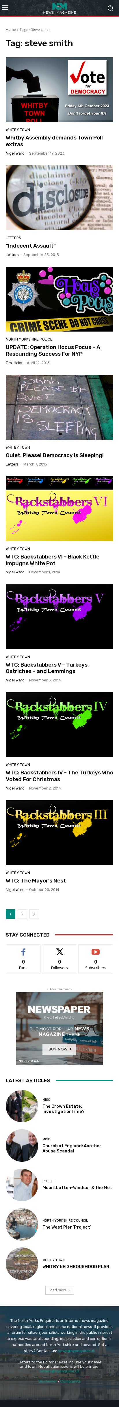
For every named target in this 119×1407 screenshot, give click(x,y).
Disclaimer (47, 1381)
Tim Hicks (14, 363)
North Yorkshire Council (65, 1220)
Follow (59, 949)
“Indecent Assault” (31, 245)
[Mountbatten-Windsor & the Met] (22, 1185)
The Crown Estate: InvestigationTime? (63, 1109)
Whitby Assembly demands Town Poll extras (54, 141)
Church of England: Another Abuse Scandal (71, 1148)
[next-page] (34, 914)
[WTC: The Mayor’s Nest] (59, 832)
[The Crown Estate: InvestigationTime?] (22, 1106)
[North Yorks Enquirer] (59, 8)
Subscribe (96, 949)
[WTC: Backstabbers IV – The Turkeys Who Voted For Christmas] (59, 724)
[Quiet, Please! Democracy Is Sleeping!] (59, 407)
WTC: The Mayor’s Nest (36, 880)
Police (48, 1181)
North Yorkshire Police (29, 339)
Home (11, 29)
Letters (13, 238)
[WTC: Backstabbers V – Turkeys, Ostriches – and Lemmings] (59, 616)
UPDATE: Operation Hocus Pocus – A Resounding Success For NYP (53, 350)
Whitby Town (18, 130)
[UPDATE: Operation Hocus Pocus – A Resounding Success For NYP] (59, 299)
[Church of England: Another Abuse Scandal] (22, 1145)
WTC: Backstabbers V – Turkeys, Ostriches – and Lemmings (47, 668)
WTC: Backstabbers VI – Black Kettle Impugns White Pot (52, 560)
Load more (58, 1290)
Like (23, 949)
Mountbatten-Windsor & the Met (77, 1187)
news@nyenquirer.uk (76, 1351)
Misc (46, 1099)
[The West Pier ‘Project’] (22, 1224)
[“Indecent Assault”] (59, 197)
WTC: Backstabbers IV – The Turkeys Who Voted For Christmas (59, 776)
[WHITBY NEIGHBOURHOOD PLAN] (22, 1263)
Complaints (70, 1381)
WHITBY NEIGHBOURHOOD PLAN (75, 1266)
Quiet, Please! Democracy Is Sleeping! (55, 455)
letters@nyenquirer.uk (59, 1371)
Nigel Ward (15, 153)
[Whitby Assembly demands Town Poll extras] (59, 89)
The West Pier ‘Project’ (66, 1227)
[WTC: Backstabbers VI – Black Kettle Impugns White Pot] (59, 508)
